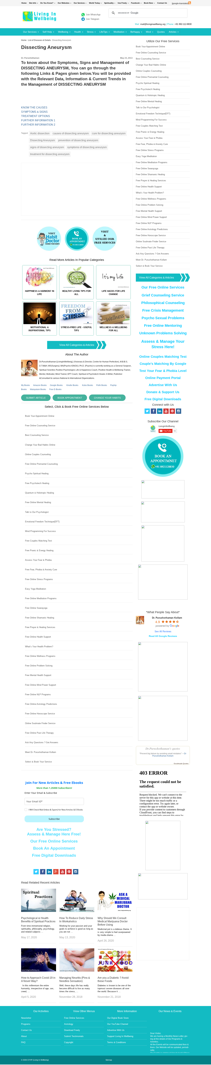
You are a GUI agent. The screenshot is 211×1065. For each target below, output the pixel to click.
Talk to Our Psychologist (37, 512)
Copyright (68, 1042)
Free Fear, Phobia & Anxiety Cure (41, 569)
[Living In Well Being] (40, 19)
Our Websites (63, 3)
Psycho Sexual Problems (163, 318)
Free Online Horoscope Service (40, 713)
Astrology (68, 1024)
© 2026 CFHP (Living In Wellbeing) (35, 1060)
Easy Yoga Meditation (35, 589)
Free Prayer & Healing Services (40, 627)
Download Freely (72, 1030)
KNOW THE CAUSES (34, 107)
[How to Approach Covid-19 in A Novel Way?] (38, 970)
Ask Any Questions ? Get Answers (41, 742)
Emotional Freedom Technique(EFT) (42, 521)
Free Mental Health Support (38, 675)
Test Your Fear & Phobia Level (163, 371)
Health (77, 31)
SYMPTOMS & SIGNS (34, 111)
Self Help (47, 31)
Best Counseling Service (37, 435)
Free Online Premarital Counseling (41, 464)
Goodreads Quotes (181, 763)
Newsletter (26, 1018)
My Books (25, 385)
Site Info (32, 3)
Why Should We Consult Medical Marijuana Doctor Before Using (113, 921)
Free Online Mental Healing (38, 502)
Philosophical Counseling (163, 303)
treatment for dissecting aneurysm (49, 154)
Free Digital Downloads (54, 855)
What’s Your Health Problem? (39, 646)
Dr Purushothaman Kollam (169, 754)
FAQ (23, 1042)
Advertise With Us (163, 385)
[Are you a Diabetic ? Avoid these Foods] (115, 970)
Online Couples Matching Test (163, 356)
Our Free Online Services (54, 841)
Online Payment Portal (163, 378)
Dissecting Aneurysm (42, 140)
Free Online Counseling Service (40, 425)
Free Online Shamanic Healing (39, 617)
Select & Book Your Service (38, 761)
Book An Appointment (54, 848)
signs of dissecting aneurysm (47, 147)
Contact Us (162, 3)
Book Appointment (70, 397)
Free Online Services (74, 1018)
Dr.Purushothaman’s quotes (163, 748)
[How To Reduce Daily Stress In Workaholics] (76, 911)
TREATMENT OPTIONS (35, 116)
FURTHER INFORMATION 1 (38, 120)
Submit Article (36, 397)
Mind (148, 31)
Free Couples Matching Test (38, 541)
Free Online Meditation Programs (41, 598)
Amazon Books (40, 385)
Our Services (79, 3)
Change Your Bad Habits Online (40, 445)
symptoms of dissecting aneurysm (87, 147)
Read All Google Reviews (163, 636)
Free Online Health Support (38, 637)
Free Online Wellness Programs (40, 656)
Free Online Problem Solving (38, 665)
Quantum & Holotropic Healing (39, 493)
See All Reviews (163, 631)
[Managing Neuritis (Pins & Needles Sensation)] (76, 970)
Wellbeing (63, 31)
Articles (172, 31)
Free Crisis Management (163, 310)
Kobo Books (87, 385)
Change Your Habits (107, 397)
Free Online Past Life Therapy (39, 733)
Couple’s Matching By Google (163, 363)
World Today (94, 3)
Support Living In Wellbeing (120, 1036)
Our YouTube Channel (117, 1024)
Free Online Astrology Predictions (41, 704)
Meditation (119, 31)
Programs (25, 1024)
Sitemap (109, 1060)
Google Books (56, 385)
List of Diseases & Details (39, 40)
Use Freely (122, 3)
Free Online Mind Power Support (40, 685)
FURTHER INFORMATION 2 (38, 124)
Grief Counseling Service (163, 295)
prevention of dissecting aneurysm (78, 140)
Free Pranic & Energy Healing (39, 550)
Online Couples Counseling (38, 454)
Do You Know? (46, 3)
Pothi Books (101, 385)
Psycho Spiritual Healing (36, 473)
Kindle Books (72, 385)
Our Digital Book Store (118, 1018)
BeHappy (135, 31)
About (24, 1036)
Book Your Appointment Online (39, 416)
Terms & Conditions (116, 1042)
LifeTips (103, 31)
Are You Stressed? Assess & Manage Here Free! (54, 831)
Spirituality (109, 3)
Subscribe (54, 818)
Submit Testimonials (74, 1036)
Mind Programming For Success (40, 531)
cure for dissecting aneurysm (108, 133)
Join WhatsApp (93, 14)
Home (24, 3)
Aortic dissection (39, 133)
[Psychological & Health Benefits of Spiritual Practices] (38, 911)
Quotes (161, 31)
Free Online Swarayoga (36, 608)
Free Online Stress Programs (39, 579)
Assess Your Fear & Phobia (38, 560)
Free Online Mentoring (163, 325)
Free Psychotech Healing (37, 483)
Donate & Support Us (162, 392)
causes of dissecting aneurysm (71, 133)
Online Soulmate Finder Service (40, 723)
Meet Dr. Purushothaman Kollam (40, 752)
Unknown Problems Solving (163, 333)
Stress (90, 31)
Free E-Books (55, 389)
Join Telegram (92, 19)
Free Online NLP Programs (38, 694)
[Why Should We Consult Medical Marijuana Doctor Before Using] (115, 911)
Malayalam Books (38, 389)
